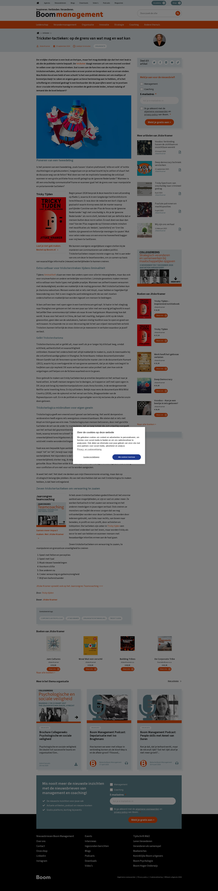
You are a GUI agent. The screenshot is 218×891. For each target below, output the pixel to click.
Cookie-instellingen (91, 457)
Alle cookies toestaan (126, 457)
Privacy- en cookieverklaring (89, 449)
